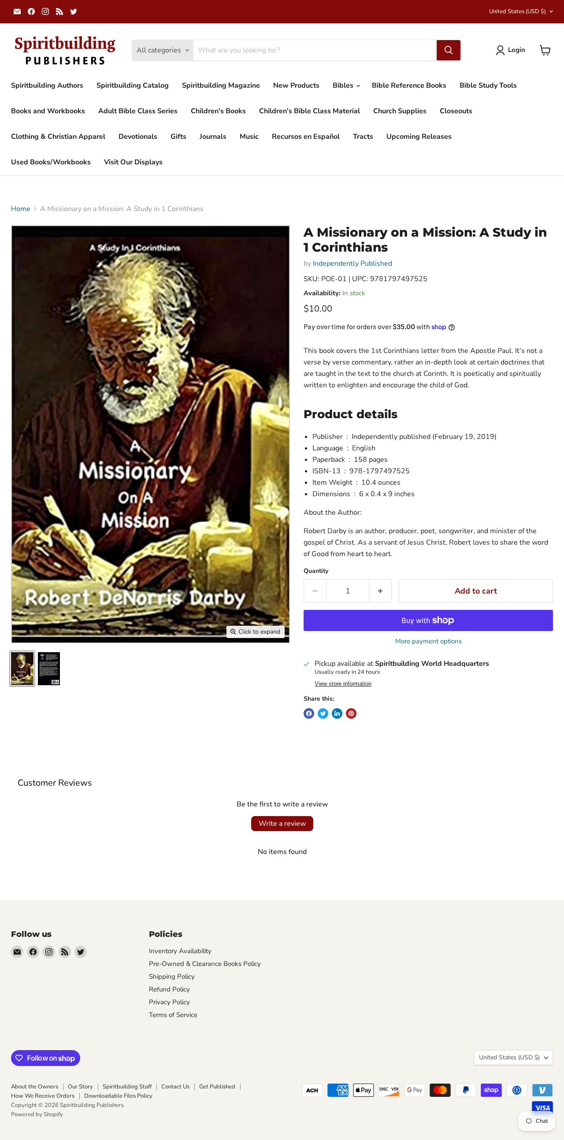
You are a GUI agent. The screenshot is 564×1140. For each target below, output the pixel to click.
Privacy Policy (169, 1002)
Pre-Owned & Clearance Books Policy (205, 963)
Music (249, 136)
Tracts (363, 136)
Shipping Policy (172, 976)
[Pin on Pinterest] (351, 713)
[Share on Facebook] (309, 713)
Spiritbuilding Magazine (221, 85)
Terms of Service (173, 1014)
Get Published (217, 1087)
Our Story (80, 1087)
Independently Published (352, 263)
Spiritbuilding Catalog (132, 85)
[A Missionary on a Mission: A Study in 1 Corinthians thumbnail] (22, 668)
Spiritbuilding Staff (127, 1087)
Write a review (282, 823)
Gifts (178, 136)
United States (517, 11)
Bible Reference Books (409, 85)
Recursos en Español (306, 136)
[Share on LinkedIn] (337, 713)
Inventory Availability (180, 951)
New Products (296, 85)
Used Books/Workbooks (51, 162)
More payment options (428, 641)
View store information (343, 684)
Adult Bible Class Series (138, 111)
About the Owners (34, 1087)
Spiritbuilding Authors (47, 85)
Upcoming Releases (419, 136)
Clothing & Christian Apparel (58, 136)
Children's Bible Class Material (309, 111)
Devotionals (138, 136)
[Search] (448, 50)
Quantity (316, 571)
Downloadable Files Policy (118, 1096)
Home (20, 209)
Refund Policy (169, 989)
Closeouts (456, 111)
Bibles (344, 85)
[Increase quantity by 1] (380, 591)
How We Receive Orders (42, 1096)
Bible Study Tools (488, 85)
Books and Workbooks (48, 111)
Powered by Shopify (37, 1114)
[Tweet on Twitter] (323, 713)
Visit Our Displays (133, 162)
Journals (213, 136)
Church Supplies (400, 111)
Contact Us (175, 1087)
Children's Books (218, 111)
